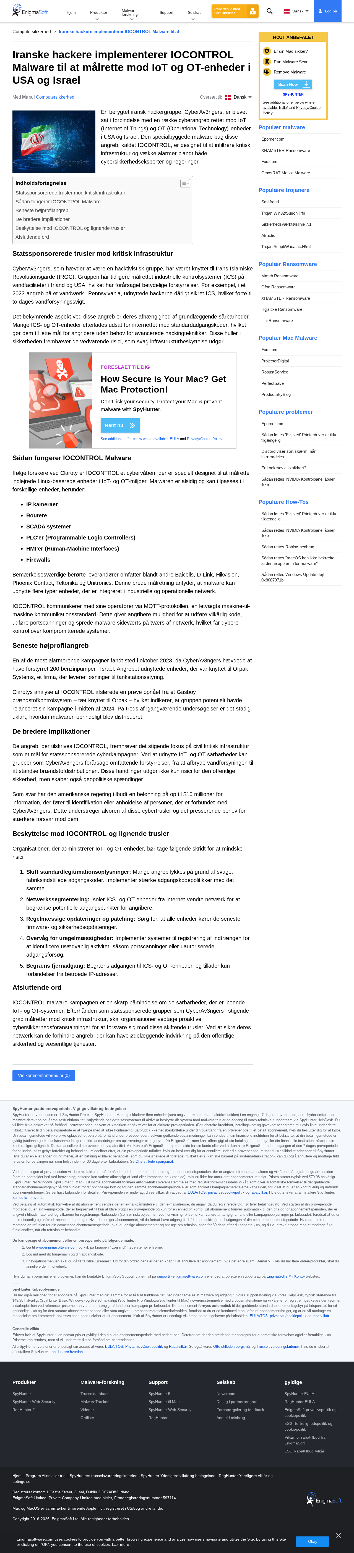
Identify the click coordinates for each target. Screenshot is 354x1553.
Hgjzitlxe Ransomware (281, 309)
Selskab (195, 12)
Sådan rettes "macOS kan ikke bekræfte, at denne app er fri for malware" (298, 561)
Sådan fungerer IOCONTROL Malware (58, 201)
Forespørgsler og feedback (240, 1409)
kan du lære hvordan (28, 1198)
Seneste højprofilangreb (41, 210)
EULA (174, 439)
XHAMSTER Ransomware (285, 150)
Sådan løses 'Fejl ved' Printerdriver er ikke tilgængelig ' (299, 438)
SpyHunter (21, 1393)
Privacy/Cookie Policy (204, 439)
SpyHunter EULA (299, 1393)
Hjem (71, 12)
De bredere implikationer (42, 219)
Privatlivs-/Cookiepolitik (144, 1347)
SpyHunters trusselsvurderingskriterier (104, 1475)
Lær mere (120, 1544)
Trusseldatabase (95, 1393)
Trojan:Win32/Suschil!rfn (283, 213)
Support (166, 12)
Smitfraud (270, 202)
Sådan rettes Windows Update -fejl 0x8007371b (292, 577)
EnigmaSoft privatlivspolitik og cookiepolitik (311, 1412)
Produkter (98, 12)
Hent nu (114, 425)
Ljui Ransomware (277, 320)
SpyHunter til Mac (164, 1401)
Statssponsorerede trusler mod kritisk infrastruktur (70, 193)
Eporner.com (273, 139)
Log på (331, 11)
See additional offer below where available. (135, 439)
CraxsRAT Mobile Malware (285, 172)
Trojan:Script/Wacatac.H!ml (286, 246)
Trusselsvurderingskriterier (278, 1347)
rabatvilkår (259, 1192)
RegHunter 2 (23, 1409)
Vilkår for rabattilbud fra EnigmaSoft (305, 1440)
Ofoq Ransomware (278, 287)
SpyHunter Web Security (33, 1401)
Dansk (297, 11)
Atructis (268, 235)
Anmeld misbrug (231, 1417)
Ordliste (87, 1417)
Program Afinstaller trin (46, 1475)
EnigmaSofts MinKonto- (286, 1276)
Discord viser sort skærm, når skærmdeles (288, 454)
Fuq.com (269, 161)
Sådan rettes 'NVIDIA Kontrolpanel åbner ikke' (298, 482)
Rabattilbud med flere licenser (227, 11)
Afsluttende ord (32, 237)
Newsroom (226, 1393)
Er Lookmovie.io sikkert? (283, 468)
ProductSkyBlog (276, 394)
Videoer (87, 1409)
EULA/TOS (197, 1192)
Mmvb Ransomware (279, 275)
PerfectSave (272, 383)
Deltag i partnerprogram (238, 1401)
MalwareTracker (94, 1401)
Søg (270, 11)
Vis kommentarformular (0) (44, 1075)
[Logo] (30, 11)
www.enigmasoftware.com (56, 1247)
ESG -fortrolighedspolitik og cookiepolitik (308, 1426)
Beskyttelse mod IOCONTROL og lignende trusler (70, 228)
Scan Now (288, 84)
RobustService (274, 372)
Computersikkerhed (31, 31)
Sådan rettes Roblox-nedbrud (287, 546)
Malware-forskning (130, 12)
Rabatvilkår (178, 1347)
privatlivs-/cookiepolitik (226, 1192)
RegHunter (158, 1417)
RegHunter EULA (300, 1401)
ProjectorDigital (275, 361)
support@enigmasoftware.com (181, 1276)
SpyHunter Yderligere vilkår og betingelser (178, 1475)
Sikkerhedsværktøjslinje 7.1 (286, 224)
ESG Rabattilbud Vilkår (304, 1451)
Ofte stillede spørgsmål (154, 1162)
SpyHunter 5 (159, 1393)
